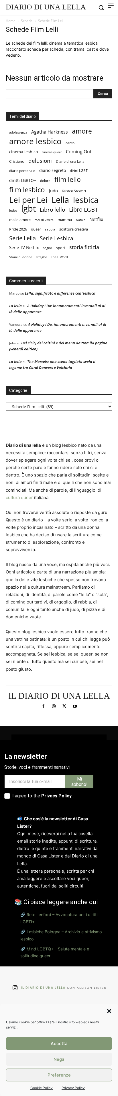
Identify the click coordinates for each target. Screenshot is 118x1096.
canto (70, 142)
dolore (45, 180)
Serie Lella (22, 238)
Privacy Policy (73, 1088)
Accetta (59, 1043)
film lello (67, 179)
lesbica (86, 200)
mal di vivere (44, 220)
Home (10, 20)
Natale (80, 220)
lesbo (13, 210)
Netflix (96, 219)
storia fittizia (84, 247)
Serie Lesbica (56, 238)
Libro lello (52, 210)
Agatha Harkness (49, 132)
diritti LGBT (79, 170)
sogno (47, 248)
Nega (59, 1059)
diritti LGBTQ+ (22, 180)
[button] (109, 1011)
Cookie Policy (41, 1088)
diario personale (22, 170)
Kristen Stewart (74, 190)
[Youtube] (74, 706)
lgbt (28, 209)
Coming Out (79, 152)
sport (60, 247)
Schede (27, 20)
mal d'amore (20, 219)
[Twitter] (64, 706)
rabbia (50, 229)
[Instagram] (54, 706)
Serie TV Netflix (24, 247)
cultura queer (19, 497)
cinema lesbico (23, 151)
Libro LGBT (83, 210)
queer (36, 229)
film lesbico (27, 189)
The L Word (59, 257)
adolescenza (18, 132)
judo (53, 190)
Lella (60, 200)
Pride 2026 (18, 229)
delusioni (40, 161)
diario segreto (52, 170)
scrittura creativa (73, 229)
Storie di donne (20, 257)
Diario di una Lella (70, 161)
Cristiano (16, 161)
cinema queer (52, 152)
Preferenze (59, 1075)
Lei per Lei (28, 200)
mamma (65, 219)
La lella (15, 305)
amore (82, 131)
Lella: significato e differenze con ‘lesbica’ (60, 293)
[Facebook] (43, 706)
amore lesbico (35, 141)
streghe (41, 257)
